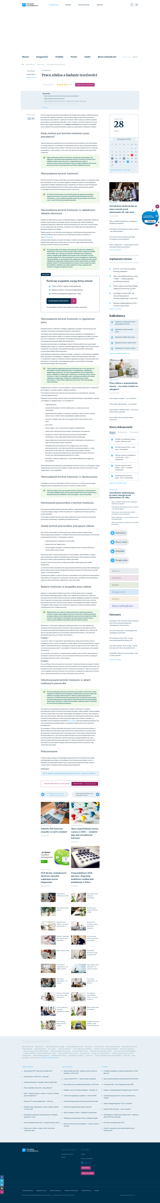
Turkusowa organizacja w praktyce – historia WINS (80, 1096)
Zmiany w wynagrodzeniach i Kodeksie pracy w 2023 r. (121, 1090)
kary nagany (72, 721)
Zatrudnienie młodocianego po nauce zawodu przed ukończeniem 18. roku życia (123, 209)
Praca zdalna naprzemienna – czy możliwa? (62, 981)
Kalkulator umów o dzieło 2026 (125, 343)
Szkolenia (100, 5)
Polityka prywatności (27, 1190)
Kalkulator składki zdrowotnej (125, 337)
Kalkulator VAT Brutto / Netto (125, 348)
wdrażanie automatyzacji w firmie (101, 1051)
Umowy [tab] (112, 432)
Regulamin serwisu (42, 1190)
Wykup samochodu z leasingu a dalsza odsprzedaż (40, 1082)
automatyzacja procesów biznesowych (35, 1051)
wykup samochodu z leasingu (54, 1047)
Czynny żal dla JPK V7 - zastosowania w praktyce (80, 1079)
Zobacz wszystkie (115, 250)
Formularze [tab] (134, 432)
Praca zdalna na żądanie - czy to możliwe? (122, 398)
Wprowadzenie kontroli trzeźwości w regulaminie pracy (60, 104)
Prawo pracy (113, 490)
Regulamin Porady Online (71, 1190)
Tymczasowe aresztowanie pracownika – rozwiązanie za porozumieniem (123, 513)
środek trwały (99, 1047)
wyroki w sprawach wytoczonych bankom (108, 1055)
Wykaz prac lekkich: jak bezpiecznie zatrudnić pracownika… (124, 523)
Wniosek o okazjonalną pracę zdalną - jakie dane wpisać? (63, 995)
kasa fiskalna (39, 1047)
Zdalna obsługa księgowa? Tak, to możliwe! (61, 1023)
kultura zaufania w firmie (80, 1051)
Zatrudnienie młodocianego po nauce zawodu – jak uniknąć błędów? (125, 508)
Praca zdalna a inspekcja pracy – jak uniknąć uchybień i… (62, 967)
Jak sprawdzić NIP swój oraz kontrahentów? (38, 1071)
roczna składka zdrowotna (74, 1047)
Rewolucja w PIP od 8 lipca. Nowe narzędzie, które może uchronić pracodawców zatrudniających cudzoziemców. (124, 623)
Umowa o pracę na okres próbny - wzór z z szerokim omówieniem (124, 467)
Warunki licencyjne (86, 1190)
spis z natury (52, 1049)
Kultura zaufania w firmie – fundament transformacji (80, 1113)
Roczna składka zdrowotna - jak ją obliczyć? (38, 1088)
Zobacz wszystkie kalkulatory (119, 353)
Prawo (74, 57)
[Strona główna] (22, 64)
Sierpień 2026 (124, 139)
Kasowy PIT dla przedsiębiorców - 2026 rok (38, 1101)
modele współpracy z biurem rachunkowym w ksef (39, 1053)
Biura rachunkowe (107, 57)
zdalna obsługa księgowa (41, 1055)
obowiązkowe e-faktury (76, 1055)
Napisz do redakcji (87, 1173)
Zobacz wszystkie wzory (117, 483)
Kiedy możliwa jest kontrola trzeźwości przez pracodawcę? (61, 96)
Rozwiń (45, 107)
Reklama (68, 5)
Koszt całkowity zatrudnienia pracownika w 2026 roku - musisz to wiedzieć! (69, 773)
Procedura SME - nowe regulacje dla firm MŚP (119, 1084)
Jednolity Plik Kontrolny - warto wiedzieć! (117, 1109)
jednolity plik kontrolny (58, 1055)
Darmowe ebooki (83, 5)
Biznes (25, 57)
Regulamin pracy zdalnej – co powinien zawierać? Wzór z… (62, 924)
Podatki (59, 57)
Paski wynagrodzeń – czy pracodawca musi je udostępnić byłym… (124, 518)
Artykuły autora (31, 77)
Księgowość (42, 57)
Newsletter (85, 1168)
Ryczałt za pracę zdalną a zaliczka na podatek (92, 910)
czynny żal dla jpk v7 (64, 1049)
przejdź (150, 221)
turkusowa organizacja (127, 1049)
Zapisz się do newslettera (84, 85)
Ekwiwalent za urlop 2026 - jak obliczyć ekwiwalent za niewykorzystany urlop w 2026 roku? (126, 295)
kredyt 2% (89, 1055)
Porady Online (53, 5)
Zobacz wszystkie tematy (50, 1058)
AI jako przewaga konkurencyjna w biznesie (77, 1107)
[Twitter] (2, 1181)
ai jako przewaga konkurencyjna (60, 1051)
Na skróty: (46, 94)
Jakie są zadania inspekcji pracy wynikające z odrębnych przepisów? (124, 503)
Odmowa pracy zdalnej (63, 950)
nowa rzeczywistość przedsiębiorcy (125, 1051)
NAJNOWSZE (113, 202)
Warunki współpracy (55, 1190)
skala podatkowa (40, 1049)
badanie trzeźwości (48, 85)
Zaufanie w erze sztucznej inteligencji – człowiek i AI (80, 1090)
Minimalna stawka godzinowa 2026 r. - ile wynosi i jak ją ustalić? (125, 304)
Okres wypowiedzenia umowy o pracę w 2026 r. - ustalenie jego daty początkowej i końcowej (125, 278)
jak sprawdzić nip (27, 1047)
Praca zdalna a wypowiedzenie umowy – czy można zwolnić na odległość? (123, 386)
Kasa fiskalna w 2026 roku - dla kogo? (36, 1077)
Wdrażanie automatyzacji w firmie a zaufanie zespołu (81, 1118)
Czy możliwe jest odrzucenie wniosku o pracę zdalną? (93, 938)
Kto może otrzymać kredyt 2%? (114, 1123)
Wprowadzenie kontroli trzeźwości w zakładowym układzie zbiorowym (65, 101)
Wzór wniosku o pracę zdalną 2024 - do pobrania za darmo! (93, 967)
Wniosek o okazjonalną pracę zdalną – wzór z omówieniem (63, 938)
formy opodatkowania (113, 1047)
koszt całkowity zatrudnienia (82, 1049)
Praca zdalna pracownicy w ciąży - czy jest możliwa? (92, 952)
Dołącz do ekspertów (87, 1158)
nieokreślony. (48, 237)
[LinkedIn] (2, 1184)
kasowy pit (88, 1047)
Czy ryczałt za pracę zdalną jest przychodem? (92, 896)
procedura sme (85, 1053)
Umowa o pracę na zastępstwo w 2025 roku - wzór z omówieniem (125, 457)
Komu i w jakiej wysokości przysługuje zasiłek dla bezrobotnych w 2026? (125, 287)
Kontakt (83, 1154)
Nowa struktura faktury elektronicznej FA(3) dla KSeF (121, 1079)
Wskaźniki (119, 551)
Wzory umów (121, 542)
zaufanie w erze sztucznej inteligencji (106, 1049)
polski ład (127, 1055)
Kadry (88, 57)
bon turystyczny (36, 1058)
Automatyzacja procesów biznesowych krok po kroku (81, 1101)
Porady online (121, 560)
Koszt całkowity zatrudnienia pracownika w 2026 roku (81, 1084)
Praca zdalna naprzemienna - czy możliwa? (92, 981)
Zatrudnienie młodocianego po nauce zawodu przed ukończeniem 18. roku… (121, 495)
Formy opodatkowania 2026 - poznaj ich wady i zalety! (41, 1123)
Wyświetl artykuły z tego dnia (120, 170)
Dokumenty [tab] (122, 432)
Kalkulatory (120, 533)
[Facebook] (2, 1177)
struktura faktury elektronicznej (68, 1053)
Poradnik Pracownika (67, 1154)
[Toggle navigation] (136, 5)
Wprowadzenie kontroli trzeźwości (54, 98)
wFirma (63, 1157)
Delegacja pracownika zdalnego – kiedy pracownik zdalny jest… (93, 1023)
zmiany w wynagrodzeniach (100, 1053)
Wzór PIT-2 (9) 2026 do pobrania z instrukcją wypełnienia (124, 270)
